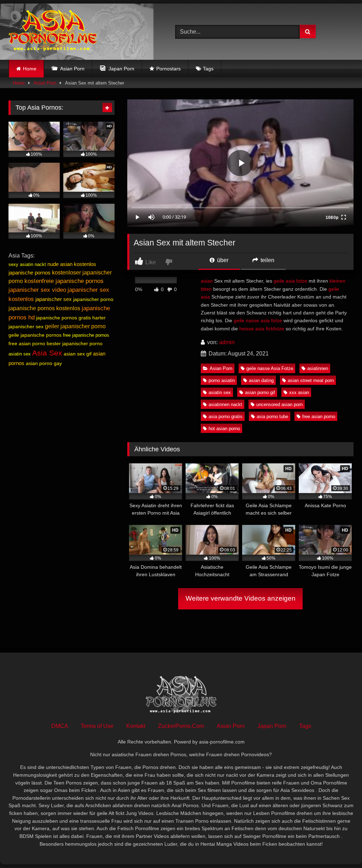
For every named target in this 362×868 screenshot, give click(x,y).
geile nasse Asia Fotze (269, 368)
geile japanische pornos (35, 335)
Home (29, 68)
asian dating (261, 380)
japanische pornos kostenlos (44, 308)
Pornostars (168, 68)
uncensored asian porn (279, 404)
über (222, 260)
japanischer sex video (37, 289)
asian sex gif (78, 354)
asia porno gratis (226, 416)
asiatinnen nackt (225, 404)
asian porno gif (260, 392)
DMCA (59, 726)
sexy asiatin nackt (27, 264)
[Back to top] (340, 847)
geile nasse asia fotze (258, 320)
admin (227, 342)
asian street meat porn (311, 380)
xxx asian (299, 392)
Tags (208, 68)
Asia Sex (47, 353)
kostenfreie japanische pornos (64, 281)
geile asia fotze (290, 281)
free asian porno (318, 416)
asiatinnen (317, 368)
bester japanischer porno (75, 343)
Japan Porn (271, 726)
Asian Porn (45, 83)
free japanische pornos (86, 335)
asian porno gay (44, 363)
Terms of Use (97, 726)
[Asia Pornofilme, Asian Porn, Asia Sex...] (80, 31)
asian (207, 281)
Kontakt (135, 726)
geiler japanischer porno (75, 326)
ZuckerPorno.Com (181, 726)
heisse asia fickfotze (261, 328)
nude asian (59, 264)
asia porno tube (272, 416)
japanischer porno (93, 299)
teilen (266, 260)
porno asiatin (222, 380)
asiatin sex (220, 392)
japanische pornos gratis (63, 317)
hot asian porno (224, 428)
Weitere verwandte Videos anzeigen (241, 598)
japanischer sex (53, 299)
